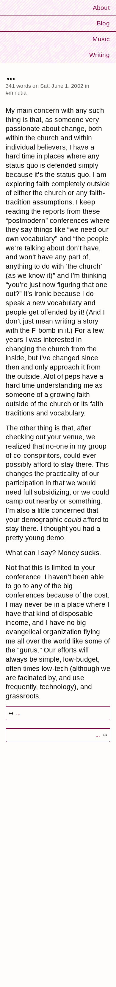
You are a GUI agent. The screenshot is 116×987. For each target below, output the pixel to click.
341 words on (44, 86)
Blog (103, 23)
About (101, 7)
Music (101, 39)
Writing (99, 54)
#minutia (16, 93)
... (18, 713)
